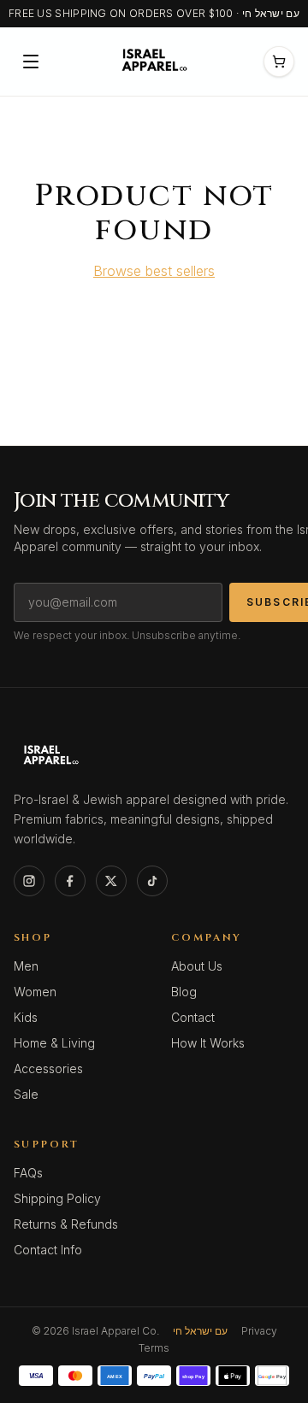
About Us (196, 966)
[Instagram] (29, 881)
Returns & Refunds (66, 1224)
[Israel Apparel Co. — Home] (151, 61)
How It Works (208, 1043)
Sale (26, 1094)
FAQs (28, 1172)
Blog (184, 991)
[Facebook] (70, 881)
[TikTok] (152, 881)
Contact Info (48, 1249)
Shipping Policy (57, 1198)
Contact (193, 1017)
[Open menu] (31, 61)
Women (35, 991)
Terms (154, 1347)
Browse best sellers (154, 270)
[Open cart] (279, 61)
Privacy (259, 1330)
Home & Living (54, 1043)
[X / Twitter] (111, 881)
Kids (26, 1017)
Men (26, 966)
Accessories (48, 1068)
